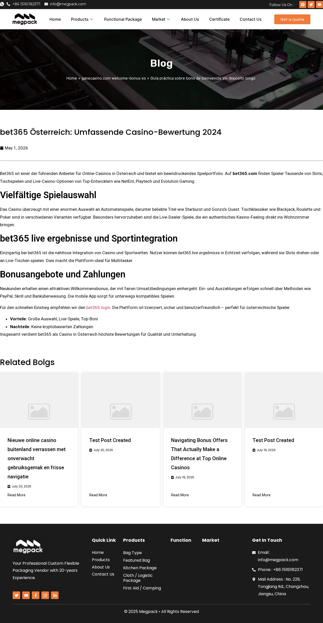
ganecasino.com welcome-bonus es (114, 78)
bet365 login (98, 307)
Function (181, 540)
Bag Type (132, 553)
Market (158, 19)
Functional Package (123, 19)
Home (55, 19)
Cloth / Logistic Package (138, 578)
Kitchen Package (140, 568)
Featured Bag (136, 560)
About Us (190, 19)
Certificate (219, 19)
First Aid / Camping (142, 588)
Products (80, 19)
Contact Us (251, 19)
